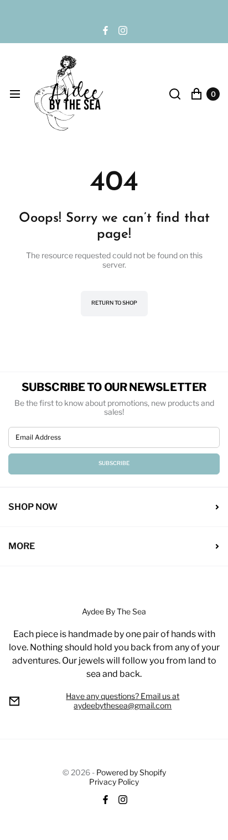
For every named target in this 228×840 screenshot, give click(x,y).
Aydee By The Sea (114, 643)
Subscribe (114, 463)
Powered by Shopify (131, 772)
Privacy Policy (114, 782)
